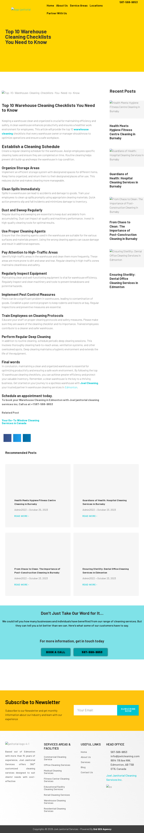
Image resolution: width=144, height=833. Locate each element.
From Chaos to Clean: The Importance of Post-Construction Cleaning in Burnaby (123, 230)
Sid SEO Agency (102, 829)
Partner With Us (57, 13)
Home (50, 5)
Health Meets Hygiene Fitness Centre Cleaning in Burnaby (122, 132)
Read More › (21, 516)
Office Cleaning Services (57, 764)
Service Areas (79, 5)
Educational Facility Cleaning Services (54, 788)
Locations (96, 5)
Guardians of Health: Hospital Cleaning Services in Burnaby (124, 180)
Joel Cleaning (89, 383)
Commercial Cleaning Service (55, 758)
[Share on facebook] (7, 438)
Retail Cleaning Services (57, 794)
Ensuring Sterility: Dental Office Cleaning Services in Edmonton (124, 281)
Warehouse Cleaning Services (55, 801)
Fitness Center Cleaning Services (56, 780)
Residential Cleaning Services (55, 809)
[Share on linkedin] (27, 438)
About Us (62, 5)
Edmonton (71, 387)
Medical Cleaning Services (53, 771)
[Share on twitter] (17, 438)
